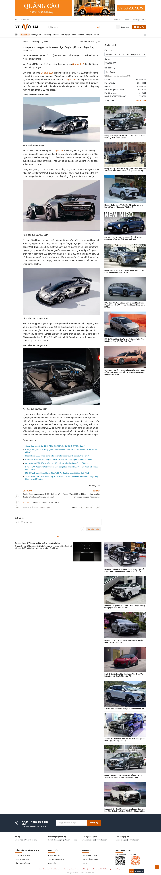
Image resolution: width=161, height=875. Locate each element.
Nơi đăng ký (109, 67)
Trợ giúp (128, 20)
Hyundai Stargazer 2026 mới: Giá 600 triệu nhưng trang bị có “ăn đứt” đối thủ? (124, 607)
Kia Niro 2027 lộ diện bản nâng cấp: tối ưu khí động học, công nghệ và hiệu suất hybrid (58, 459)
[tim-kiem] (98, 27)
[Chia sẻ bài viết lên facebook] (16, 496)
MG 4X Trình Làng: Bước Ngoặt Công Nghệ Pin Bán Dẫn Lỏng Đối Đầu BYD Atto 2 (57, 473)
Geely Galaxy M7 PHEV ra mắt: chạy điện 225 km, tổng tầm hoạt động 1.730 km (56, 463)
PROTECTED (139, 871)
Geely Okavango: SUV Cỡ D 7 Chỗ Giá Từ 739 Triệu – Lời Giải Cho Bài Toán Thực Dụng (123, 776)
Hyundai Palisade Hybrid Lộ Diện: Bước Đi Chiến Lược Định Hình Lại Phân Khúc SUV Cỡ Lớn (124, 570)
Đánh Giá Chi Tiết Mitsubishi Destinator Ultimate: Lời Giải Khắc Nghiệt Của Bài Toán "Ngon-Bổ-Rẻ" (124, 810)
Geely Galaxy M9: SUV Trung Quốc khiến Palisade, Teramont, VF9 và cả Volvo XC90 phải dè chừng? (125, 170)
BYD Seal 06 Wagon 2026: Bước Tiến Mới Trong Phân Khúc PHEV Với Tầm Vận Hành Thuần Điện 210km (124, 305)
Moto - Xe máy (78, 35)
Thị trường (47, 35)
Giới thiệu (136, 20)
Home (25, 42)
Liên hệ (144, 20)
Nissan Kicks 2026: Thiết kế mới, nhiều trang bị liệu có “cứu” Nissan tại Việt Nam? (57, 456)
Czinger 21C (78, 64)
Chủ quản (52, 863)
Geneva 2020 (47, 73)
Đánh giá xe (36, 35)
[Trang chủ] (26, 27)
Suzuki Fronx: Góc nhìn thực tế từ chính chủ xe (124, 709)
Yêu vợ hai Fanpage (56, 859)
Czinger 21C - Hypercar (50, 502)
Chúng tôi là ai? (54, 855)
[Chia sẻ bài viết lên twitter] (16, 502)
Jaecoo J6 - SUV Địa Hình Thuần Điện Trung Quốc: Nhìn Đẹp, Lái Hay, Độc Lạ (125, 740)
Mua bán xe (25, 35)
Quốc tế (45, 42)
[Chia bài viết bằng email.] (16, 507)
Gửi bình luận (93, 529)
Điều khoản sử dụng (22, 863)
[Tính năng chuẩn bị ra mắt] (80, 8)
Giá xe (96, 35)
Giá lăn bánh (110, 45)
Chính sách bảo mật (22, 855)
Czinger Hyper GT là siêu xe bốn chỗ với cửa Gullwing (37, 543)
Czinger (35, 502)
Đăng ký (94, 822)
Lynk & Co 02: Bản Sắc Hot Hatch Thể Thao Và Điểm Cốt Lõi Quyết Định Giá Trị (123, 675)
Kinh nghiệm (65, 35)
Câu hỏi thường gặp (89, 855)
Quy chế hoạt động (22, 859)
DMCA (132, 871)
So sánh (56, 35)
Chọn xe (108, 50)
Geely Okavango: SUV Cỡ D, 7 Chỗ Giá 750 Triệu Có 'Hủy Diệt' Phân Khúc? (55, 446)
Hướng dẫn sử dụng (90, 859)
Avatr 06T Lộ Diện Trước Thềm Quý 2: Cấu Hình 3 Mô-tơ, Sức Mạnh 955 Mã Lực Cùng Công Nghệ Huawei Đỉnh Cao (124, 372)
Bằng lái (89, 35)
